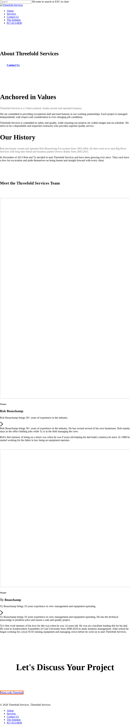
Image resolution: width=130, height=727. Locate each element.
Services (11, 13)
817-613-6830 (14, 22)
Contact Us (13, 16)
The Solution (14, 19)
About (10, 10)
